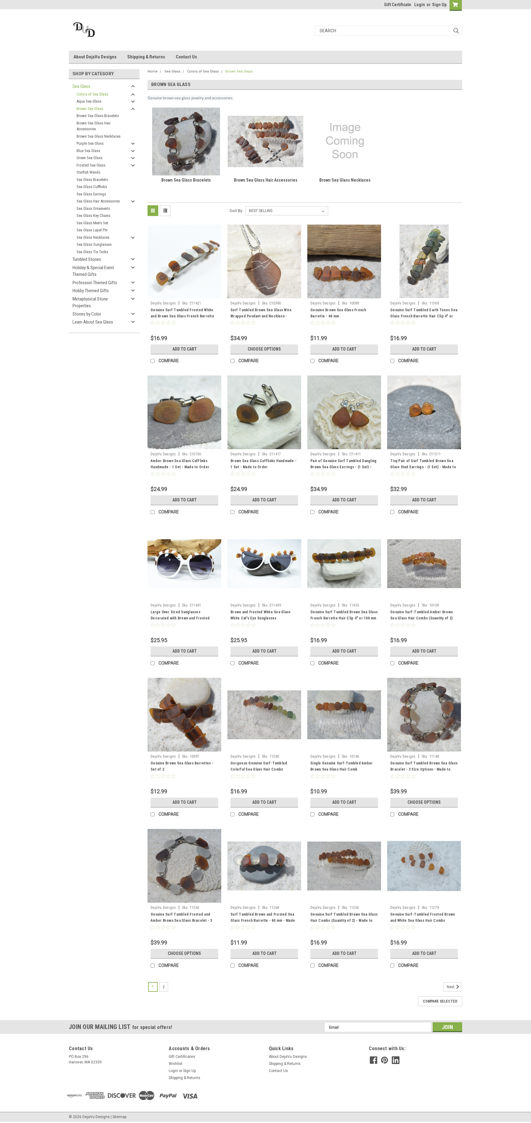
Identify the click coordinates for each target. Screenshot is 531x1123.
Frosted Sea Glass (91, 165)
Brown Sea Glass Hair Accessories (94, 126)
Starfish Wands (88, 172)
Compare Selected (440, 1001)
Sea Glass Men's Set (92, 223)
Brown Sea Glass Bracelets (98, 115)
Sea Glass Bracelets (92, 179)
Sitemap (119, 1117)
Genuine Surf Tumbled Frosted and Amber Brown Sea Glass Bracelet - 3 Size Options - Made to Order (181, 920)
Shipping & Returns (146, 57)
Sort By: (236, 210)
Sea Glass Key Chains (93, 215)
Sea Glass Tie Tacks (92, 251)
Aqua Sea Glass (89, 101)
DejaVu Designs (163, 303)
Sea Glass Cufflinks (92, 186)
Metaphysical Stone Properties (90, 302)
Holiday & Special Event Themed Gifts (93, 271)
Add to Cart (184, 349)
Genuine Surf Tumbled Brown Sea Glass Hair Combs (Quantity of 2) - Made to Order (344, 920)
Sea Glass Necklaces (93, 237)
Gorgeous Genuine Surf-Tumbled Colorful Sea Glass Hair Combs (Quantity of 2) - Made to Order (258, 769)
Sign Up (439, 4)
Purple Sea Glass (90, 143)
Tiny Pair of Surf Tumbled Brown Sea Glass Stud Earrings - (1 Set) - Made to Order (423, 467)
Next (451, 987)
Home (153, 71)
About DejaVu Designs (94, 57)
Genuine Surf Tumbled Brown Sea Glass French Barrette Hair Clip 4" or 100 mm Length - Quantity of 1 (344, 618)
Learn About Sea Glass (93, 322)
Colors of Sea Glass (92, 94)
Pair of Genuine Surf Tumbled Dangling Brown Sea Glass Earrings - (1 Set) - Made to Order (343, 467)
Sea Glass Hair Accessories (98, 201)
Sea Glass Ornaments (93, 208)
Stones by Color (87, 314)
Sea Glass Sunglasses (94, 244)
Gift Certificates (182, 1056)
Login (419, 4)
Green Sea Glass (89, 157)
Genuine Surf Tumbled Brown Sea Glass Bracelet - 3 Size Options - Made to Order (424, 769)
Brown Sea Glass (90, 108)
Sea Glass (81, 86)
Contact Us (186, 57)
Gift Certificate (397, 4)
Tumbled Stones (87, 259)
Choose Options (264, 349)
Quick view (184, 293)
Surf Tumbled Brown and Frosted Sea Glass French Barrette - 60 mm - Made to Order (262, 920)
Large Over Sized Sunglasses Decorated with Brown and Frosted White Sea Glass (180, 618)
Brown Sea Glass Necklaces (98, 136)
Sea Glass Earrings (91, 194)
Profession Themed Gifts (95, 282)
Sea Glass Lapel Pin (92, 230)
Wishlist (176, 1064)
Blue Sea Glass (88, 150)
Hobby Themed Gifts (91, 290)
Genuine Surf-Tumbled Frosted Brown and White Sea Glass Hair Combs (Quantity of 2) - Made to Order (422, 920)
